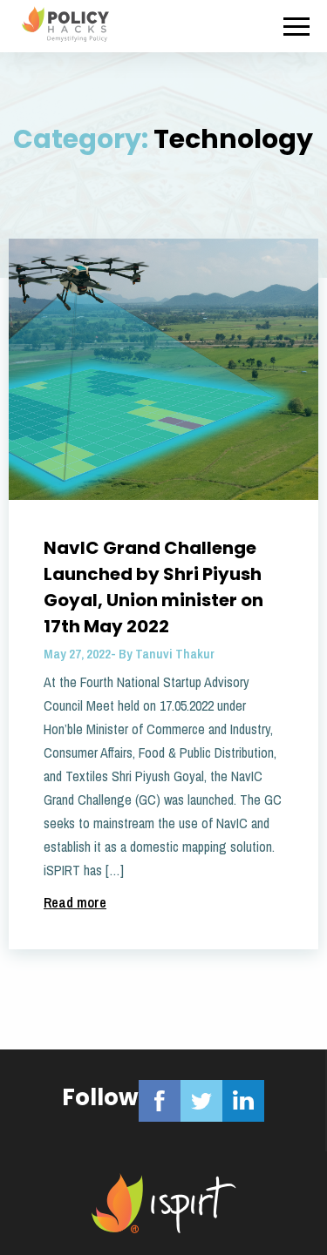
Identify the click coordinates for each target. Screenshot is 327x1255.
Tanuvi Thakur (175, 653)
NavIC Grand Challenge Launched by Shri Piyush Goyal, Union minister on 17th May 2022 (153, 587)
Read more (75, 902)
